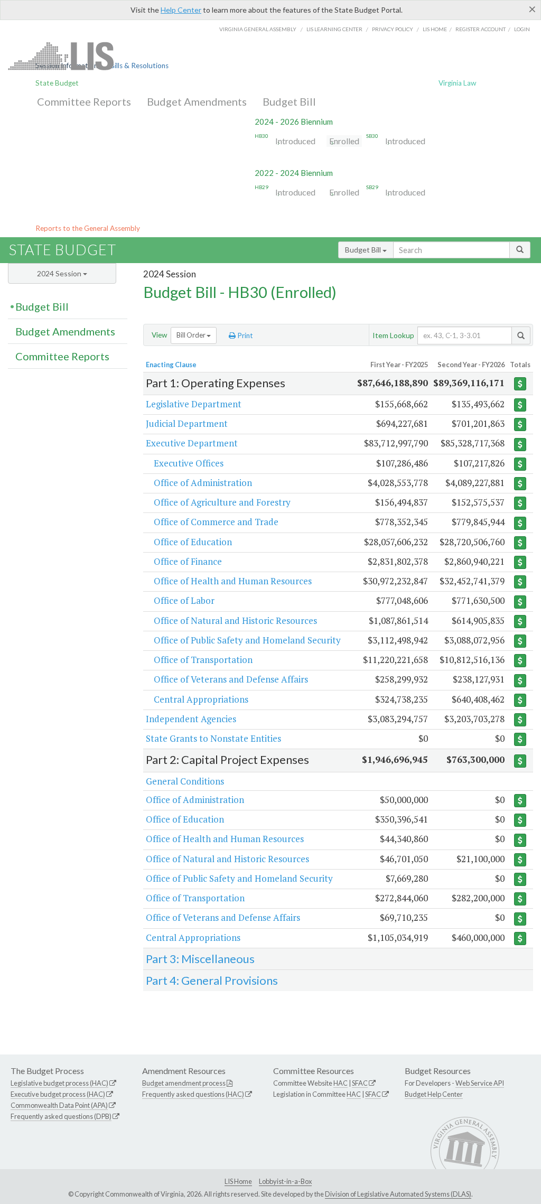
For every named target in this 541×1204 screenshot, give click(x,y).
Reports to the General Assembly (87, 228)
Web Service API (479, 1083)
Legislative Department (193, 404)
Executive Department (192, 443)
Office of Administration (203, 483)
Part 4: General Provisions (212, 980)
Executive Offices (188, 463)
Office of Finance (188, 561)
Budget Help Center (434, 1094)
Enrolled (344, 141)
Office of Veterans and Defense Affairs (231, 679)
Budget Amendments (197, 101)
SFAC (360, 1083)
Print (244, 335)
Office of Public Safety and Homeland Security (247, 640)
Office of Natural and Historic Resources (235, 620)
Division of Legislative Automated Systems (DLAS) (398, 1194)
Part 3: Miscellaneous (200, 958)
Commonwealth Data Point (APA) (59, 1105)
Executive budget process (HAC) (58, 1094)
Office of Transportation (203, 660)
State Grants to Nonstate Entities (213, 738)
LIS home (435, 29)
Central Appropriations (201, 699)
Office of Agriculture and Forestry (222, 502)
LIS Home (238, 1181)
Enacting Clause (171, 364)
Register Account (480, 29)
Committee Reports (84, 101)
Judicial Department (187, 423)
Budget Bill (289, 101)
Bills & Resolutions (139, 65)
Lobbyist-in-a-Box (285, 1181)
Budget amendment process (184, 1083)
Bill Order (191, 335)
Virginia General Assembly (257, 29)
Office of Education (193, 542)
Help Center (181, 9)
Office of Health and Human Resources (233, 581)
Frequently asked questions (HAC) (193, 1094)
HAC (340, 1083)
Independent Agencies (191, 719)
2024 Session (60, 273)
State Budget (57, 83)
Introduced (295, 141)
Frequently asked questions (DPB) (61, 1116)
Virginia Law (457, 83)
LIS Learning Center (334, 29)
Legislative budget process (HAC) (59, 1083)
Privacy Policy (392, 29)
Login (522, 29)
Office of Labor (184, 600)
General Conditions (185, 781)
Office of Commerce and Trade (216, 522)
